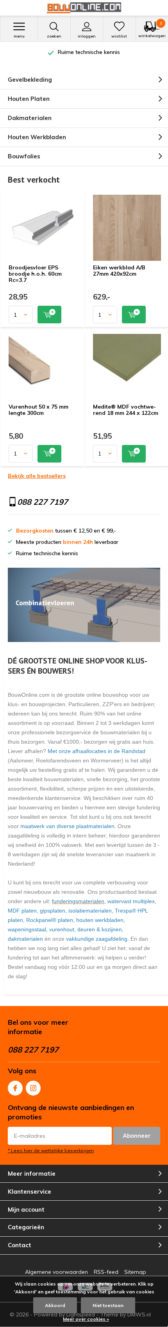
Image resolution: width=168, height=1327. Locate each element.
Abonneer (137, 1135)
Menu (19, 36)
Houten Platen (29, 98)
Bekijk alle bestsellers (37, 475)
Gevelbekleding (30, 79)
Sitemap (135, 1271)
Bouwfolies (24, 156)
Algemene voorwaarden (56, 1271)
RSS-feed (106, 1271)
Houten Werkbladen (37, 137)
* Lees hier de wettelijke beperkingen (51, 1150)
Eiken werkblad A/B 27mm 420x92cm (119, 270)
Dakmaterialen (30, 118)
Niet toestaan (108, 1305)
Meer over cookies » (86, 1319)
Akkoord (55, 1305)
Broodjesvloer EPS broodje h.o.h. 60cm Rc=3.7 (35, 273)
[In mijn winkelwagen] (49, 314)
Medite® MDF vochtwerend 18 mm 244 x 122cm (125, 409)
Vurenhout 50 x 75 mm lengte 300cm (38, 409)
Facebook (15, 1088)
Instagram (33, 1088)
